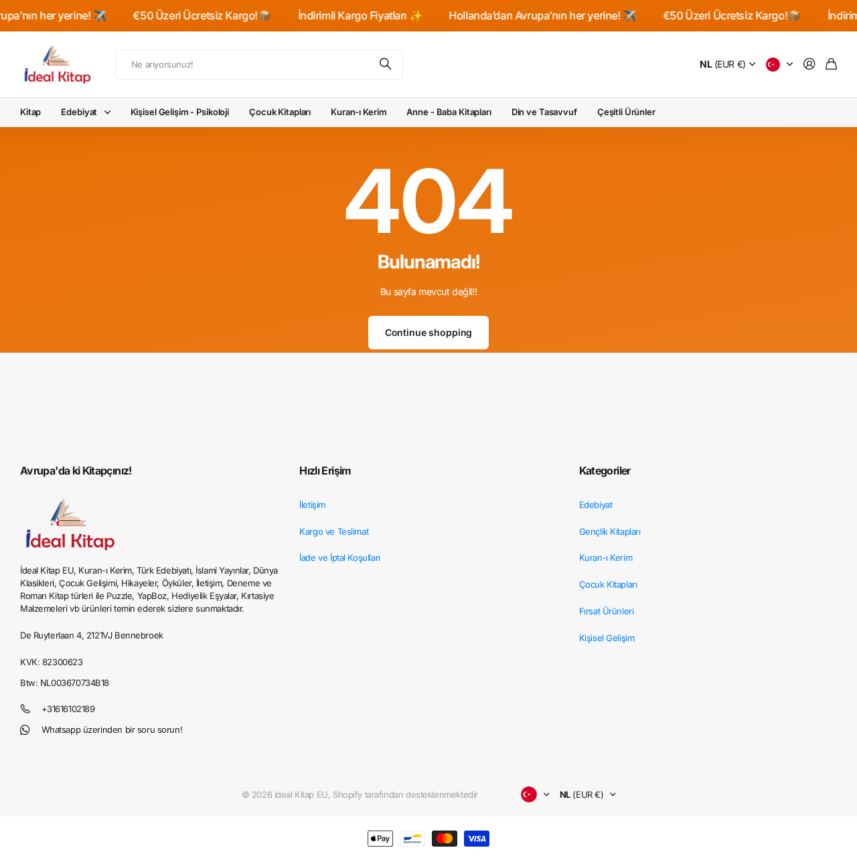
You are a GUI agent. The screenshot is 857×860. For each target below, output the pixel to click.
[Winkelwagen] (831, 65)
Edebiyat (79, 111)
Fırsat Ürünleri (606, 611)
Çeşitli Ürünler (626, 111)
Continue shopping (429, 332)
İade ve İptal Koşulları (339, 557)
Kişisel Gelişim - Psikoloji (180, 111)
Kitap (30, 111)
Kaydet (386, 65)
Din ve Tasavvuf (544, 111)
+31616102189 (68, 708)
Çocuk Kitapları (280, 111)
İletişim (312, 504)
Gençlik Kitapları (610, 531)
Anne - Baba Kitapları (448, 111)
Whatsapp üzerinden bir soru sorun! (112, 729)
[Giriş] (809, 65)
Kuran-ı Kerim (358, 111)
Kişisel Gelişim (607, 637)
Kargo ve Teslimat (333, 531)
